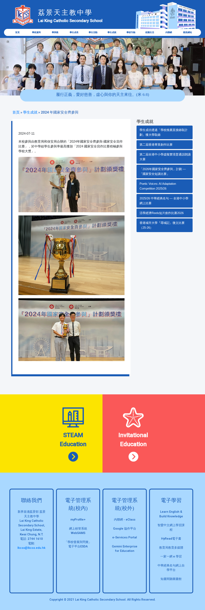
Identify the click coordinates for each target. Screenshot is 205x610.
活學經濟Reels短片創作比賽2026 (162, 213)
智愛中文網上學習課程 (171, 527)
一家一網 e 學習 (171, 556)
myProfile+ (77, 519)
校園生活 (149, 32)
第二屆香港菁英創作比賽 (156, 144)
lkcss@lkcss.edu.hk (31, 548)
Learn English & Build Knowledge (171, 514)
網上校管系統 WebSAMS (78, 531)
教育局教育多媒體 (171, 547)
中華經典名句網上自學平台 (171, 568)
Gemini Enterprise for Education (124, 549)
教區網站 (187, 32)
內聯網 (168, 32)
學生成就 (30, 112)
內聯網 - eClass (124, 519)
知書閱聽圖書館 (171, 579)
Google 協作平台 (124, 528)
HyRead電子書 (171, 538)
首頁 (17, 32)
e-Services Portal (124, 537)
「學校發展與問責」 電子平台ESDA (77, 544)
